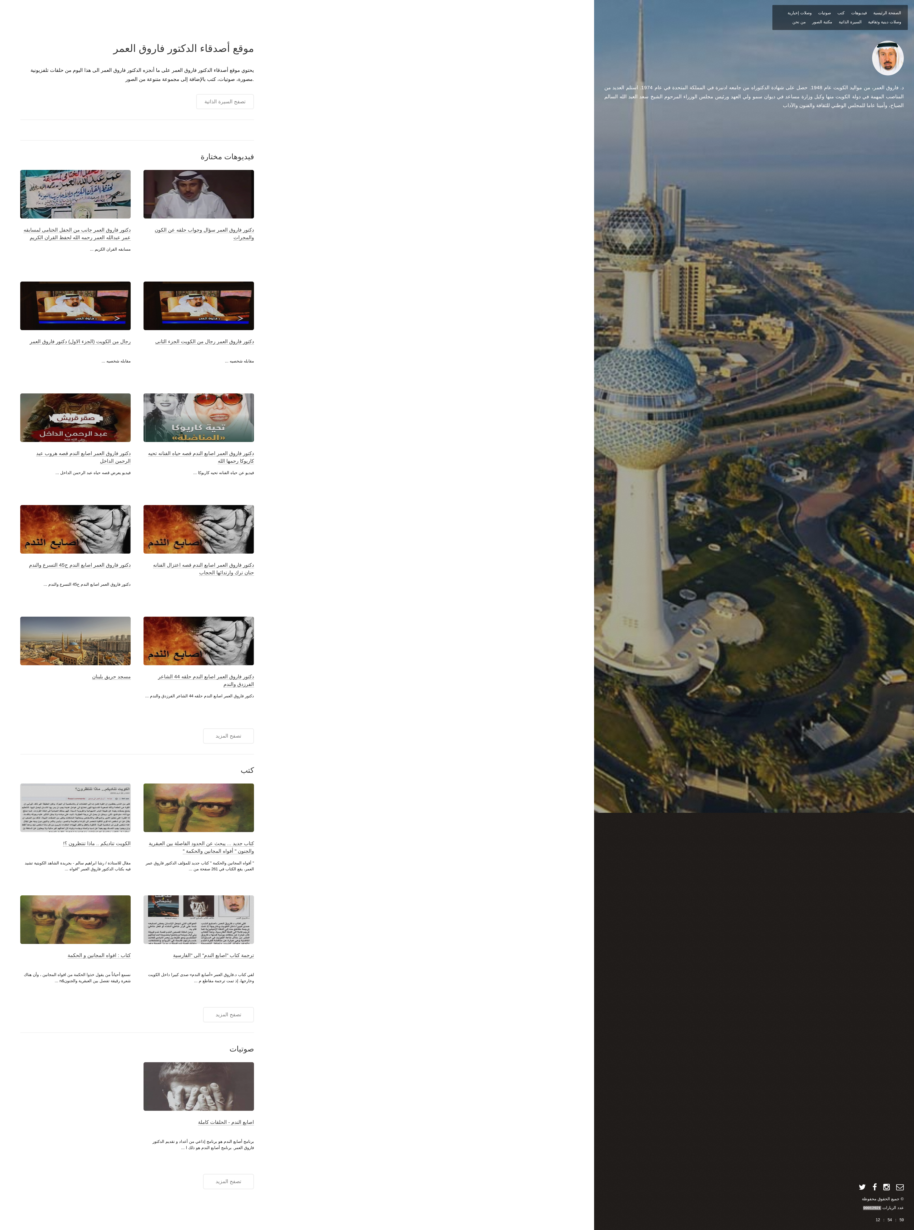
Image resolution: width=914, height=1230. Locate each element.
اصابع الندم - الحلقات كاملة (226, 1122)
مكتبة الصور (822, 22)
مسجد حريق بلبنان (111, 676)
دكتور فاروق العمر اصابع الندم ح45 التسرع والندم (80, 565)
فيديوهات (859, 13)
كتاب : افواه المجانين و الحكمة (99, 955)
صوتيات (824, 13)
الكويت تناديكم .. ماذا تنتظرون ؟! (97, 843)
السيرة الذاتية (850, 22)
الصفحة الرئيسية (887, 13)
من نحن (799, 22)
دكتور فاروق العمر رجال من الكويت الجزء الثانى (204, 341)
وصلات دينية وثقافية (884, 22)
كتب (840, 13)
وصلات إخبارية (800, 13)
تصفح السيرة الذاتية (225, 101)
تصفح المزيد (228, 736)
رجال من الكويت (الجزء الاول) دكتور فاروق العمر (80, 341)
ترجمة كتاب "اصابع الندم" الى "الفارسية (213, 955)
